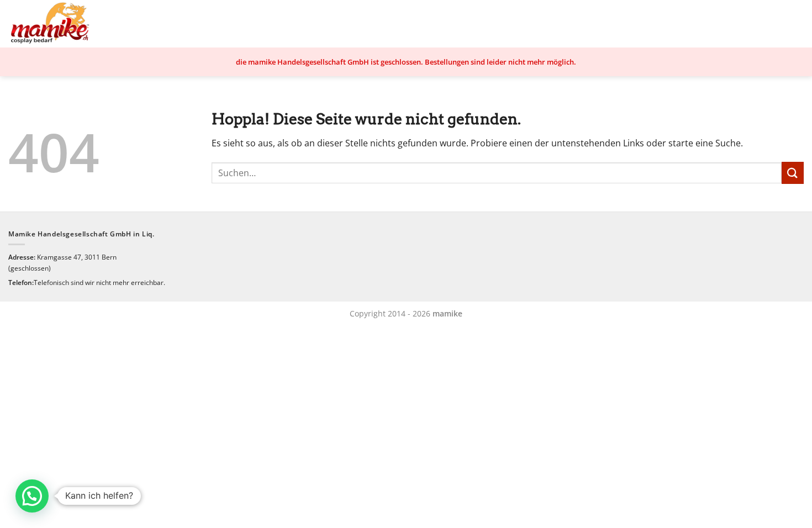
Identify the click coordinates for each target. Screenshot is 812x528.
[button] (32, 496)
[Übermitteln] (793, 172)
